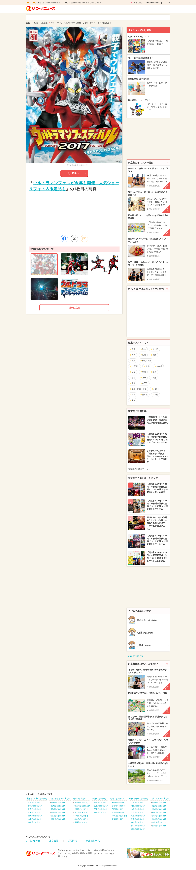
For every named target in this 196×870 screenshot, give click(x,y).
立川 (154, 372)
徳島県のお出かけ (138, 829)
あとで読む (138, 3)
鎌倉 (133, 383)
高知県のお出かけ (138, 822)
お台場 (159, 366)
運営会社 (53, 840)
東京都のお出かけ (81, 803)
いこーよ (33, 3)
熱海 (154, 378)
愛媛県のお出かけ (138, 819)
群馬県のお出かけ (81, 816)
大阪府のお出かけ (118, 803)
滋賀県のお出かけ (118, 819)
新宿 (144, 355)
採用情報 (72, 840)
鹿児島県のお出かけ (160, 822)
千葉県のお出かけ (81, 809)
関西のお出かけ (117, 798)
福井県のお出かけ (58, 819)
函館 (133, 400)
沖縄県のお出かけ (159, 826)
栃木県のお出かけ (81, 819)
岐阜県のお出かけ (101, 806)
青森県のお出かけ (35, 809)
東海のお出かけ (99, 798)
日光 (133, 372)
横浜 (133, 349)
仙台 (144, 349)
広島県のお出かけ (138, 803)
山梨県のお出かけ (58, 806)
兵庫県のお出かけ (118, 809)
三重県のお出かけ (101, 809)
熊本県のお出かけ (159, 812)
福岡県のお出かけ (159, 803)
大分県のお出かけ (159, 816)
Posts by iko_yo (135, 656)
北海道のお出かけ (35, 803)
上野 (144, 378)
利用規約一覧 (93, 840)
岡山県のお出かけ (138, 806)
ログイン (166, 3)
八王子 (145, 383)
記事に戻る (74, 307)
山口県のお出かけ (138, 809)
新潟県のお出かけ (58, 809)
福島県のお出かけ (35, 822)
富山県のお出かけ (58, 816)
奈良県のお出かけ (118, 812)
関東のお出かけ (80, 798)
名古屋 (155, 349)
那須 (133, 360)
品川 (144, 372)
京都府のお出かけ (118, 806)
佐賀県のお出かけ (159, 806)
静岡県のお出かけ (101, 812)
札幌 (148, 366)
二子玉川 (135, 366)
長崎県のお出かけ (159, 809)
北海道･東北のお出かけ (36, 798)
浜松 (133, 395)
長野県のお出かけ (58, 803)
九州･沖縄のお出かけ (160, 798)
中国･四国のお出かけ (138, 798)
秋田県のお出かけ (35, 816)
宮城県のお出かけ (35, 806)
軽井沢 (145, 395)
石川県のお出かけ (58, 812)
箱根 (133, 378)
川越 (155, 389)
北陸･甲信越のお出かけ (60, 798)
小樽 (156, 395)
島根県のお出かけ (138, 816)
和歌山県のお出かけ (119, 816)
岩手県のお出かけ (35, 812)
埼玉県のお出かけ (81, 812)
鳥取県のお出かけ (138, 812)
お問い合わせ (33, 840)
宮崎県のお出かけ (159, 819)
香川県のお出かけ (138, 826)
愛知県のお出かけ (101, 803)
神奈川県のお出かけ (82, 806)
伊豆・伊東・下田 (139, 389)
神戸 (133, 355)
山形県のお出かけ (35, 819)
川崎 (154, 355)
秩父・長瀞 (146, 360)
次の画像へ (73, 173)
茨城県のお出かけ (81, 822)
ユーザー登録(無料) (152, 3)
